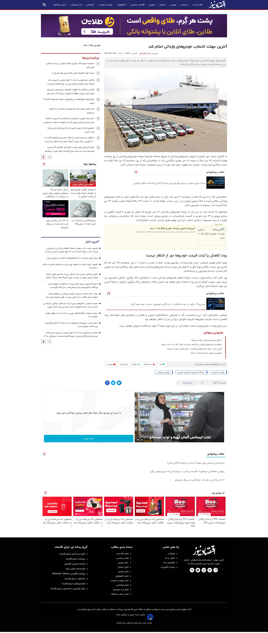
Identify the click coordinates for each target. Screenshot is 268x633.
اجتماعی (90, 4)
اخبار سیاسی (122, 558)
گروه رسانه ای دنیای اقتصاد (72, 553)
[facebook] (216, 570)
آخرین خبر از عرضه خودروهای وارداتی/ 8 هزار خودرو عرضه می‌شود (194, 348)
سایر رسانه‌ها (60, 4)
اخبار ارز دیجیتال (121, 589)
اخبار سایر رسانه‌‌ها (120, 594)
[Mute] (142, 440)
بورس (173, 4)
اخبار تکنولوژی (122, 576)
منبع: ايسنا (187, 383)
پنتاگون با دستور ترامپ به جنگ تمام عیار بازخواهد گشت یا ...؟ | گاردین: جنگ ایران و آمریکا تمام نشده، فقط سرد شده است (69, 140)
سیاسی (184, 4)
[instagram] (204, 570)
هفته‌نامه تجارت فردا (75, 568)
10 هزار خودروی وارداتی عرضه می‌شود (206, 340)
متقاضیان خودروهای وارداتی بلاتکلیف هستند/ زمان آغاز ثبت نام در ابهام (191, 344)
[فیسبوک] (107, 382)
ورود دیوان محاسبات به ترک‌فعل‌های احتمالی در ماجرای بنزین (72, 258)
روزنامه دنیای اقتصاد (75, 558)
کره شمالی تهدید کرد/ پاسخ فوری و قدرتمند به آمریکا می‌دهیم (71, 111)
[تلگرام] (119, 382)
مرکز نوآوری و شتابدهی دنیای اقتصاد (67, 588)
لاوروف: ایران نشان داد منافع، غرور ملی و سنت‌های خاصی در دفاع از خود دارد (70, 266)
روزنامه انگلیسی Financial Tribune (68, 573)
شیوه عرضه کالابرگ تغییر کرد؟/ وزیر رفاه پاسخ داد (73, 73)
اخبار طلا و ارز (122, 553)
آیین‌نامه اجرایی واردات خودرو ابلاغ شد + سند (172, 228)
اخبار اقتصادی (144, 53)
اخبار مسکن (123, 567)
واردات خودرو (218, 372)
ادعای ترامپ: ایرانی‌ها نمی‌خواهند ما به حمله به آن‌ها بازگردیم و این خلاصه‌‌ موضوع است (71, 325)
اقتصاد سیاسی (137, 4)
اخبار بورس (123, 562)
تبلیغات (171, 553)
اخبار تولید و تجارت (119, 580)
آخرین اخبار (92, 242)
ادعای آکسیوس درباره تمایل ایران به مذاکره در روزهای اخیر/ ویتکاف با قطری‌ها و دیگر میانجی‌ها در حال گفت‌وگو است (73, 286)
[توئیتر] (113, 382)
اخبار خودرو (123, 571)
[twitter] (210, 570)
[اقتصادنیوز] (204, 550)
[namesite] (217, 5)
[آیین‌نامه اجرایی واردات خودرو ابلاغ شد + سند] (211, 236)
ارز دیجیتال (76, 4)
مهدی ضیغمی (163, 372)
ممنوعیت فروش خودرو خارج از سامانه (206, 353)
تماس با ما (170, 558)
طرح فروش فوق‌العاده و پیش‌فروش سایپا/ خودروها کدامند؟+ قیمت (68, 101)
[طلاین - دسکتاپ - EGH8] (134, 25)
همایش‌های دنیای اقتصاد (73, 583)
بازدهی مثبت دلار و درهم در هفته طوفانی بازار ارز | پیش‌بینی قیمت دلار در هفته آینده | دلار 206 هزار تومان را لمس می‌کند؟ (71, 250)
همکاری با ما (169, 562)
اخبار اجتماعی (122, 585)
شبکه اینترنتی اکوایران (74, 563)
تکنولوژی (121, 4)
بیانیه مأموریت (168, 567)
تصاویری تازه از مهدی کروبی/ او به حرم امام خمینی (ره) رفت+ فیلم (70, 130)
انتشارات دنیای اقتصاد (74, 578)
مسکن (162, 4)
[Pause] (138, 440)
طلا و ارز (198, 4)
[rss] (192, 570)
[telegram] (198, 570)
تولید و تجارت (106, 4)
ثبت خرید (89, 438)
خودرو (152, 4)
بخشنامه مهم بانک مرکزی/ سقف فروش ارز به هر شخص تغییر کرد (70, 65)
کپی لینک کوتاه (219, 382)
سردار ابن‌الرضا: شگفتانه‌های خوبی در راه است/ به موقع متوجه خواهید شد (71, 315)
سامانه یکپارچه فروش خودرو (191, 372)
